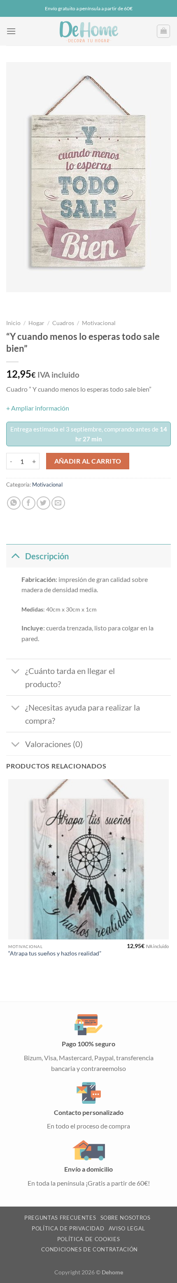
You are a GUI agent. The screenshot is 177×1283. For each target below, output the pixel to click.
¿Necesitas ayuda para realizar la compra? (82, 713)
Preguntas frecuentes (60, 1217)
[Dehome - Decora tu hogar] (88, 31)
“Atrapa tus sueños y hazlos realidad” (54, 953)
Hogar (36, 323)
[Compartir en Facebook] (28, 503)
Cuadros (63, 323)
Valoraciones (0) (54, 744)
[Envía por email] (58, 503)
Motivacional (99, 323)
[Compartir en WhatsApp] (14, 503)
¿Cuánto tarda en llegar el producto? (70, 677)
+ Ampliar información (37, 408)
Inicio (13, 323)
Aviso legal (127, 1228)
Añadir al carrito (87, 461)
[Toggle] (15, 556)
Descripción (47, 556)
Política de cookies (88, 1239)
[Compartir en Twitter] (43, 503)
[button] (11, 31)
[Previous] (14, 300)
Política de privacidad (68, 1228)
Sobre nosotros (125, 1217)
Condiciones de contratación (89, 1249)
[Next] (37, 300)
